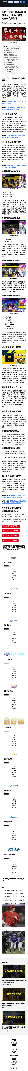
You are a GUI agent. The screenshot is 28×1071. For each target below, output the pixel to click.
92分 (14, 862)
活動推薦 (14, 1043)
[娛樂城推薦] (14, 1052)
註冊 (24, 1)
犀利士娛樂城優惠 (7, 893)
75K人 (14, 675)
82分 (14, 829)
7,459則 (14, 739)
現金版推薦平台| (10, 526)
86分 (14, 632)
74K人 (14, 743)
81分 (14, 735)
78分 (14, 798)
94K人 (14, 640)
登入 (21, 1)
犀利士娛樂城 (6, 890)
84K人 (14, 837)
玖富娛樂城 (7, 594)
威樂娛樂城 (7, 625)
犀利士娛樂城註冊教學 (9, 60)
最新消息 (23, 23)
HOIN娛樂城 (8, 822)
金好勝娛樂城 (8, 727)
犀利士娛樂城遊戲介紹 (9, 52)
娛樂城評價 (14, 23)
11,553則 (14, 574)
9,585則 (14, 702)
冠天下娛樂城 (8, 562)
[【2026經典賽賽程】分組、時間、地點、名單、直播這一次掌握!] (14, 1018)
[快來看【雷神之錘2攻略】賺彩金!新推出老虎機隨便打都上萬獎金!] (14, 994)
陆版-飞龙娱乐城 (9, 855)
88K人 (14, 774)
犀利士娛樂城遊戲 (7, 903)
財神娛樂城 (7, 790)
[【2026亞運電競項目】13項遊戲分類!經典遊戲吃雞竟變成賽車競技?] (14, 971)
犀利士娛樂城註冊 (19, 897)
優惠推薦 (14, 1062)
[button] (24, 5)
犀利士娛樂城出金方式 (9, 62)
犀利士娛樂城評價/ (19, 900)
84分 (14, 766)
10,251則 (14, 636)
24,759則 (14, 866)
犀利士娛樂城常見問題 (9, 71)
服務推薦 (14, 1068)
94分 (14, 667)
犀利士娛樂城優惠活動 (9, 64)
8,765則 (14, 770)
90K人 (14, 706)
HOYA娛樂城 (8, 759)
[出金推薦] (14, 1046)
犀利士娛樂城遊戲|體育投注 (12, 55)
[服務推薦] (14, 1064)
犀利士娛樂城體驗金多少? (11, 73)
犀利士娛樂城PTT (17, 890)
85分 (14, 698)
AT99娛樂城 (8, 660)
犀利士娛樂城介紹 (8, 50)
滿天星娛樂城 (8, 691)
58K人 (14, 806)
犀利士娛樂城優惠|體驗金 (11, 66)
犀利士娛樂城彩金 (7, 897)
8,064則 (14, 671)
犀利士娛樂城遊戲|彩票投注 (12, 57)
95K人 (14, 609)
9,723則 (14, 605)
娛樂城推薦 (9, 23)
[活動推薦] (14, 1039)
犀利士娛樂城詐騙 (7, 900)
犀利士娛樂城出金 (19, 893)
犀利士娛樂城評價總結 (8, 69)
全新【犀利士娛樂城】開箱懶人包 (11, 48)
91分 (14, 570)
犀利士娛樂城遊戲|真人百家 (12, 54)
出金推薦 (14, 1049)
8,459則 (14, 833)
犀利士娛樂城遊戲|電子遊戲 (12, 59)
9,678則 (14, 802)
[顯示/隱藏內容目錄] (17, 46)
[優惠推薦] (14, 1058)
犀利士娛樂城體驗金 (19, 903)
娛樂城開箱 (19, 23)
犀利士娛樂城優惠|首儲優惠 (12, 67)
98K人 (14, 577)
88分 (14, 601)
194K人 (14, 870)
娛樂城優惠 (4, 23)
